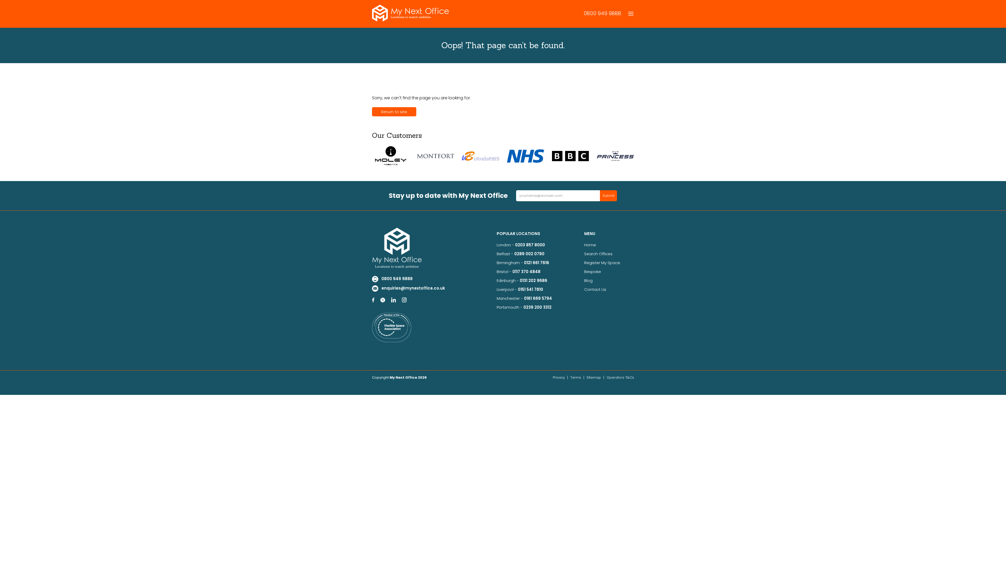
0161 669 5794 (538, 298)
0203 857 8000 (530, 245)
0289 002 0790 (529, 254)
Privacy (559, 377)
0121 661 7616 (537, 262)
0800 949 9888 (602, 13)
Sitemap (594, 377)
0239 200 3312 (537, 307)
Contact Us (595, 289)
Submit (608, 195)
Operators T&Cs (620, 377)
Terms (575, 377)
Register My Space (602, 262)
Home (590, 245)
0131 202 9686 (533, 280)
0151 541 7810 (530, 289)
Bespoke (592, 271)
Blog (588, 280)
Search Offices (598, 254)
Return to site (394, 112)
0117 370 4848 (526, 271)
